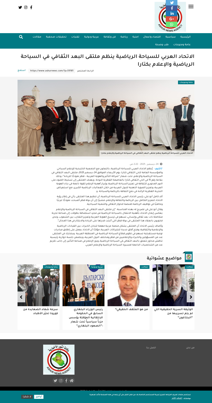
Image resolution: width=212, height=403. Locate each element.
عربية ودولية (91, 37)
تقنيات (75, 37)
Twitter (20, 7)
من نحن (190, 348)
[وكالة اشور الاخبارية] (57, 360)
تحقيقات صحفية (56, 37)
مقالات (37, 37)
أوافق (39, 397)
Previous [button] (190, 296)
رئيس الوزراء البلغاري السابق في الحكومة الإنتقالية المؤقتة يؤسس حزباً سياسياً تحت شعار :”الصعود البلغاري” (131, 318)
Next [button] (21, 296)
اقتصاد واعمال (152, 37)
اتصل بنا (151, 348)
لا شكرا (27, 397)
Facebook (31, 7)
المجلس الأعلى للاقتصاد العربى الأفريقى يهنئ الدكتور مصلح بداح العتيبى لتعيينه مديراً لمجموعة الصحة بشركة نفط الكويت (39, 318)
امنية (135, 37)
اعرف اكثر (177, 398)
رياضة (124, 37)
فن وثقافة (110, 37)
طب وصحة (162, 44)
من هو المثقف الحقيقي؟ (176, 309)
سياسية (170, 37)
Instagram (25, 7)
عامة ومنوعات (182, 44)
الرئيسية (185, 37)
